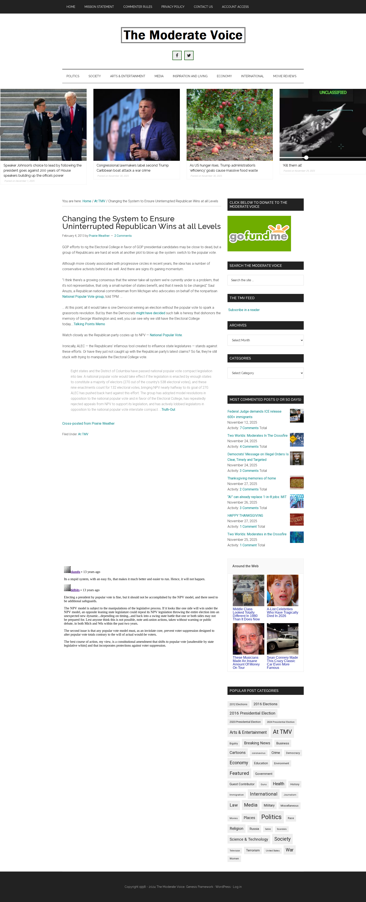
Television (235, 850)
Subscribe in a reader (244, 310)
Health (278, 783)
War (290, 849)
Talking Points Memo (89, 324)
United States (273, 850)
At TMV (83, 434)
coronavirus (258, 753)
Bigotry (234, 743)
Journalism (290, 794)
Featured (239, 773)
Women (234, 858)
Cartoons (238, 752)
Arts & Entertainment (248, 732)
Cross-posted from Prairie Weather (88, 423)
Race (291, 818)
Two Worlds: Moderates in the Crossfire (257, 534)
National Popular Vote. (166, 335)
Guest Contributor (242, 784)
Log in (237, 886)
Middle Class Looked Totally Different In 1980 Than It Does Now (246, 614)
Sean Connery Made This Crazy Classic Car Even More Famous (282, 662)
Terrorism (253, 850)
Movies (234, 818)
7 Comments (249, 428)
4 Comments (249, 447)
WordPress (223, 886)
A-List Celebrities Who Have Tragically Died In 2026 (282, 612)
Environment (281, 763)
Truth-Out (168, 410)
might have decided (150, 313)
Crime (276, 753)
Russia (254, 829)
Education (261, 763)
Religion (236, 828)
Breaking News (257, 743)
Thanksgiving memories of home (251, 478)
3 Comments (249, 471)
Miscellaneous (289, 805)
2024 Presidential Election (281, 721)
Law (234, 805)
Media (251, 805)
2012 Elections (238, 704)
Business (282, 743)
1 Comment (248, 527)
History (294, 784)
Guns (264, 784)
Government (263, 774)
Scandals (282, 829)
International (263, 794)
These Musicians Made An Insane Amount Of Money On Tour (246, 662)
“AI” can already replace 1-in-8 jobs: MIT (257, 497)
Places (249, 817)
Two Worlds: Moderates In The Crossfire (257, 436)
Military (269, 805)
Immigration (237, 794)
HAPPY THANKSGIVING (245, 516)
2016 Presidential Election (252, 713)
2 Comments (123, 235)
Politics (271, 817)
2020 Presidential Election (245, 721)
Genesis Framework (199, 886)
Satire (268, 829)
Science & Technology (249, 839)
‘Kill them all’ (292, 165)
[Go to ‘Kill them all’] (323, 125)
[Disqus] (141, 507)
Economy (239, 762)
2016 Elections (265, 704)
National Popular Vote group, (83, 297)
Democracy (293, 753)
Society (282, 839)
